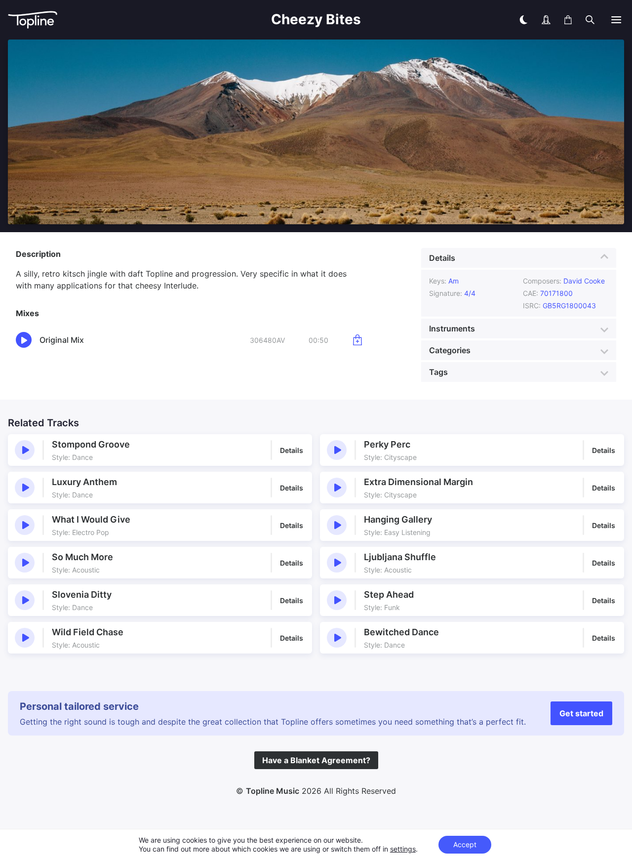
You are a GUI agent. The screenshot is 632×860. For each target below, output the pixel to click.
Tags (438, 372)
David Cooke (584, 281)
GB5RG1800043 (569, 305)
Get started (581, 713)
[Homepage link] (87, 20)
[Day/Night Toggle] (523, 19)
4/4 (469, 293)
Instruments (452, 328)
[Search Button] (590, 19)
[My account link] (546, 19)
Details (442, 258)
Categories (450, 350)
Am (453, 281)
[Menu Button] (616, 20)
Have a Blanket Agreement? (316, 760)
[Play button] (25, 450)
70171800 (556, 293)
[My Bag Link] (568, 19)
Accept (464, 844)
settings (403, 849)
